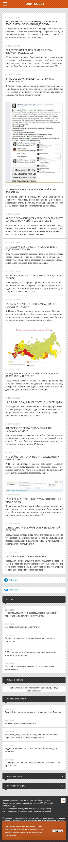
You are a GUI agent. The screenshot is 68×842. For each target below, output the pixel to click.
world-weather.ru (34, 691)
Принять (57, 831)
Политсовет (33, 3)
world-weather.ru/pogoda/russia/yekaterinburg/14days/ (34, 688)
